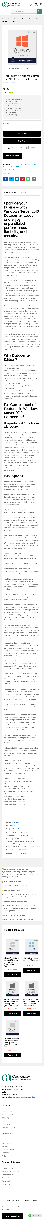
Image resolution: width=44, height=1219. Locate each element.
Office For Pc (7, 1112)
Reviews (5, 1146)
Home (4, 19)
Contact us (6, 1143)
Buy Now (22, 141)
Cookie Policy (7, 1184)
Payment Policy (8, 1181)
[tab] (11, 193)
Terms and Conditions (10, 1171)
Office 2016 (6, 1124)
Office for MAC (7, 1115)
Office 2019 (6, 1121)
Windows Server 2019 (11, 167)
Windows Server (24, 829)
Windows (15, 164)
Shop (10, 19)
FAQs (4, 1156)
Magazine (5, 1153)
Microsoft (12, 83)
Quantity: (6, 123)
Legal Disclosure (8, 1150)
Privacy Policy (7, 1168)
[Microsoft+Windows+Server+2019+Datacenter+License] (11, 179)
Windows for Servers (28, 164)
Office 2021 (6, 1118)
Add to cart (22, 133)
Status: (6, 92)
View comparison (12, 1216)
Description (10, 192)
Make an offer (12, 156)
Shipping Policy (8, 1175)
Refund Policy (7, 1178)
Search (39, 11)
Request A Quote (8, 1128)
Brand (24, 192)
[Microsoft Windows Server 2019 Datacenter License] (5, 179)
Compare (33, 147)
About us (5, 1140)
